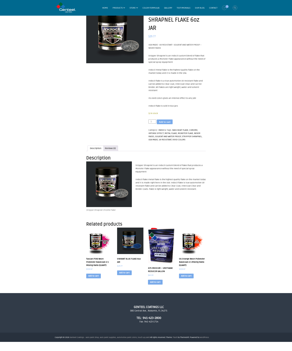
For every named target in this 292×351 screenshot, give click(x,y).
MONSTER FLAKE (185, 133)
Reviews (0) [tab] (110, 148)
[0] (224, 8)
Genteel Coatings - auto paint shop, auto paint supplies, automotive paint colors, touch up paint (110, 337)
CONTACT (213, 8)
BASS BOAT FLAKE (180, 130)
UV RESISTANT (165, 139)
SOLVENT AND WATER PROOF (168, 136)
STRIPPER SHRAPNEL (192, 136)
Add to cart (164, 122)
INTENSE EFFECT (156, 133)
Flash (175, 337)
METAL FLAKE (171, 133)
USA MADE (153, 139)
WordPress (204, 337)
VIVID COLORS (178, 139)
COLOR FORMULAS (151, 8)
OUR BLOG (200, 8)
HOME (105, 8)
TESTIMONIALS (183, 8)
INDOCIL (162, 130)
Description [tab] (95, 148)
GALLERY (168, 8)
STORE (133, 8)
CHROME (193, 130)
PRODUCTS (118, 8)
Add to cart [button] (93, 276)
